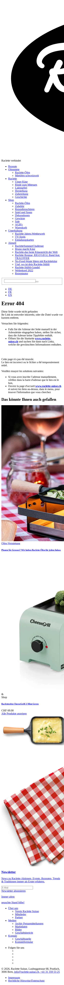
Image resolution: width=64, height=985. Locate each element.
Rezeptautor (21, 273)
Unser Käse (21, 181)
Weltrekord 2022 (24, 270)
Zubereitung (21, 193)
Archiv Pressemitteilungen (29, 923)
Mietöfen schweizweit (27, 175)
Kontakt (12, 935)
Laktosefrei (21, 187)
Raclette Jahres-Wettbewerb (30, 233)
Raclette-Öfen (22, 172)
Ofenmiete (13, 169)
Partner (19, 917)
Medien (12, 920)
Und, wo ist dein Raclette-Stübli (32, 264)
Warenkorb (21, 227)
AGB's (19, 224)
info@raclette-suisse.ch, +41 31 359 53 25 (37, 971)
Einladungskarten (24, 239)
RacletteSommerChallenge (29, 246)
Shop (11, 200)
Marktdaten (21, 926)
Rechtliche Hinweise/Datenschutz (26, 980)
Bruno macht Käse (25, 249)
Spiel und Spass (23, 212)
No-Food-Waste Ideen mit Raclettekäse (36, 261)
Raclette (12, 178)
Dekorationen (22, 215)
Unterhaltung (15, 230)
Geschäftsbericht (24, 932)
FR (10, 292)
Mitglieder (20, 914)
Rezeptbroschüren (24, 209)
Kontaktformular (24, 941)
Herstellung (21, 190)
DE (10, 289)
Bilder (18, 929)
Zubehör (19, 206)
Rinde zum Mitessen (26, 184)
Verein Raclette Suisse (27, 911)
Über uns (13, 908)
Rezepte (12, 166)
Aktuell (12, 242)
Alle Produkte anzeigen (14, 713)
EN (10, 295)
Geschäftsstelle (23, 938)
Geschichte (21, 197)
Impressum (14, 977)
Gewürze (20, 218)
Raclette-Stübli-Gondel (27, 267)
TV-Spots (20, 236)
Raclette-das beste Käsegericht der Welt (36, 252)
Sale (17, 221)
